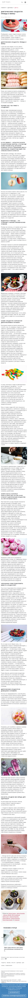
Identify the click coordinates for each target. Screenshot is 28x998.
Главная (3, 7)
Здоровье (10, 7)
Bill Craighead (16, 915)
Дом (23, 962)
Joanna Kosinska (14, 916)
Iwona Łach (6, 916)
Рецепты (3, 962)
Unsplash (16, 920)
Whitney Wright (7, 915)
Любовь (9, 962)
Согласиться (14, 992)
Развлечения (9, 965)
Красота (13, 962)
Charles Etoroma (15, 918)
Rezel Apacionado (7, 920)
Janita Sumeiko (21, 913)
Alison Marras (6, 918)
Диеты (16, 7)
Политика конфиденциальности (14, 995)
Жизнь (3, 965)
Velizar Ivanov (12, 913)
